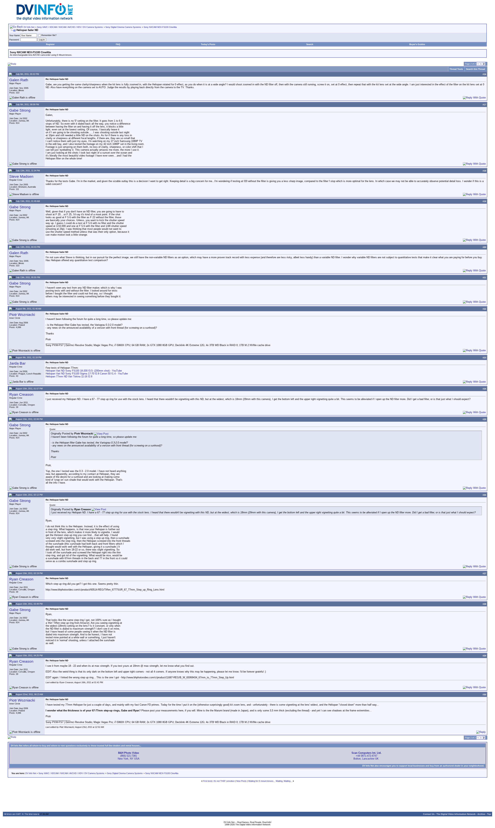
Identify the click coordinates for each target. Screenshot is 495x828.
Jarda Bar (17, 363)
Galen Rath (18, 80)
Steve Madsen (21, 176)
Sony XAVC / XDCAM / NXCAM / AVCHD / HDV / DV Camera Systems (70, 27)
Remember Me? (48, 35)
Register (50, 44)
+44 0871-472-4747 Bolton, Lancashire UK (366, 755)
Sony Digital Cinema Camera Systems (123, 27)
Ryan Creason (21, 394)
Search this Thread (475, 69)
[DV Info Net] (45, 19)
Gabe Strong (20, 110)
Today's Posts (208, 44)
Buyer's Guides (417, 44)
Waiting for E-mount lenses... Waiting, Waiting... (270, 781)
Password (14, 39)
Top (489, 814)
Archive (481, 814)
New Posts (241, 781)
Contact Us (428, 814)
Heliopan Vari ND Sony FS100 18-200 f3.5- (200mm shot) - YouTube (84, 370)
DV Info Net (29, 27)
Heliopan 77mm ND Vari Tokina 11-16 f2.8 (69, 376)
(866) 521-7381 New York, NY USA (128, 755)
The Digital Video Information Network (455, 814)
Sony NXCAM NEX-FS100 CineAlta (160, 27)
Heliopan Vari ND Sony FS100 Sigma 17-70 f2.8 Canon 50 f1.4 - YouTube (87, 373)
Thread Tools (456, 69)
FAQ (118, 44)
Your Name (14, 35)
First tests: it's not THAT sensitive (219, 781)
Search (309, 44)
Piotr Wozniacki (22, 315)
